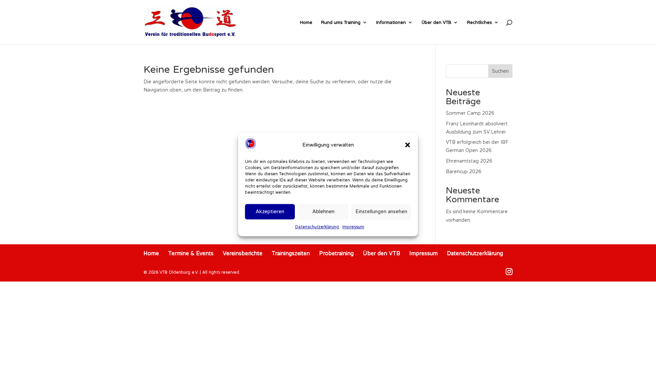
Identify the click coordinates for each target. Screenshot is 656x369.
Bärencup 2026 (463, 171)
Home (306, 22)
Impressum (353, 226)
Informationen (391, 22)
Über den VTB (436, 22)
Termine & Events (191, 253)
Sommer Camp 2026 (470, 113)
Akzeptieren (270, 212)
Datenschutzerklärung (317, 226)
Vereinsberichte (242, 253)
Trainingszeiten (291, 253)
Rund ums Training (340, 22)
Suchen (500, 71)
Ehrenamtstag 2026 (469, 161)
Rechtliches (479, 22)
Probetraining (336, 253)
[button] (407, 144)
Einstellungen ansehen (381, 212)
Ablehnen (323, 212)
